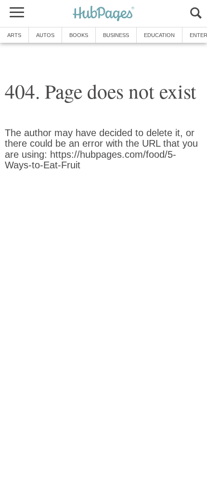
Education (159, 35)
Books (78, 35)
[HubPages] (103, 14)
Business (116, 35)
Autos (45, 35)
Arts (14, 35)
